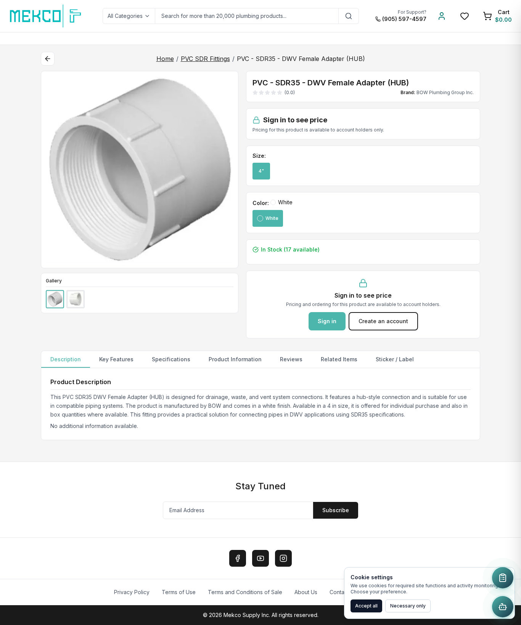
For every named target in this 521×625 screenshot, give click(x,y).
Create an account (383, 321)
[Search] (349, 16)
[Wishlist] (464, 16)
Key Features (116, 359)
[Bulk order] (502, 577)
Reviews (291, 359)
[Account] (441, 16)
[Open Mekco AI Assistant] (502, 606)
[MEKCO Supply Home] (46, 16)
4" (261, 171)
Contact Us (343, 592)
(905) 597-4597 (404, 19)
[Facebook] (237, 558)
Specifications (171, 359)
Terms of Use (179, 592)
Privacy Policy (132, 592)
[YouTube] (260, 558)
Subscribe (335, 510)
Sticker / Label (395, 359)
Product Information (235, 359)
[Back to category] (48, 59)
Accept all (366, 606)
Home (165, 58)
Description (65, 359)
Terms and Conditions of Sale (245, 592)
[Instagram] (283, 558)
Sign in (327, 321)
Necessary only (408, 606)
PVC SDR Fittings (205, 58)
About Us (305, 592)
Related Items (339, 359)
